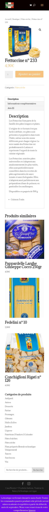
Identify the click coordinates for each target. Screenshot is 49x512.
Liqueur (8, 430)
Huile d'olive (11, 422)
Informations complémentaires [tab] (22, 103)
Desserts (9, 406)
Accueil (8, 19)
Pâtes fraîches (11, 438)
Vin (6, 462)
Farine (8, 410)
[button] (40, 29)
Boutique (16, 19)
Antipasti (9, 398)
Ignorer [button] (32, 510)
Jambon (8, 426)
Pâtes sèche (25, 19)
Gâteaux (8, 418)
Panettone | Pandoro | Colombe (19, 434)
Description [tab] (13, 99)
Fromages (9, 414)
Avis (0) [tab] (11, 108)
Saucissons (10, 458)
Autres (8, 402)
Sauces (8, 453)
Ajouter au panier (29, 74)
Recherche (38, 470)
